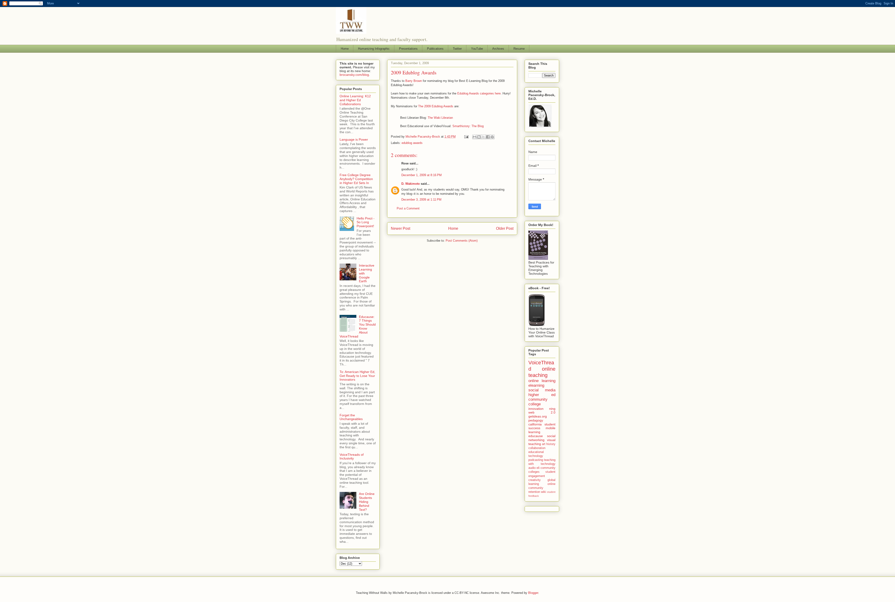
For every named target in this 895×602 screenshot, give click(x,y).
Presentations (408, 48)
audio (532, 468)
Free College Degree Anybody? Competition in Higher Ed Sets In (356, 179)
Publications (435, 48)
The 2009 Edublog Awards (435, 106)
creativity (534, 480)
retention (534, 492)
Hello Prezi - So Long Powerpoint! (366, 222)
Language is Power (354, 139)
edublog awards (412, 143)
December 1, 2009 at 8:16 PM (421, 175)
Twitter (457, 48)
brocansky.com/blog (354, 75)
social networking (541, 438)
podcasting (535, 460)
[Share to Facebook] (487, 137)
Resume (519, 48)
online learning (541, 381)
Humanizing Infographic (374, 48)
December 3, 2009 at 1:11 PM (421, 199)
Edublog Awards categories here (479, 93)
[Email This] (474, 137)
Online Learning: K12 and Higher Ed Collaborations (355, 100)
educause (535, 436)
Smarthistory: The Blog (468, 126)
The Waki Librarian (440, 117)
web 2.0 (541, 412)
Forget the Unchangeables (351, 417)
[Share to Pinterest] (492, 137)
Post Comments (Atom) (462, 240)
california (535, 424)
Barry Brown (413, 81)
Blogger (533, 593)
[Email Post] (466, 136)
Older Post (504, 228)
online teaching (541, 372)
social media (541, 390)
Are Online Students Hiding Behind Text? (367, 501)
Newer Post (400, 228)
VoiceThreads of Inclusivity (352, 456)
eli (538, 468)
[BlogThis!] (479, 137)
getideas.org (537, 416)
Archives (498, 48)
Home (345, 48)
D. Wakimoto (410, 183)
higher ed (541, 395)
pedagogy (535, 420)
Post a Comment (408, 208)
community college (537, 401)
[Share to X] (483, 137)
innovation (536, 409)
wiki (543, 492)
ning (552, 409)
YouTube (477, 48)
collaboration (536, 448)
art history (548, 444)
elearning (536, 385)
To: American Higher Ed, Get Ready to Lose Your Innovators (357, 376)
